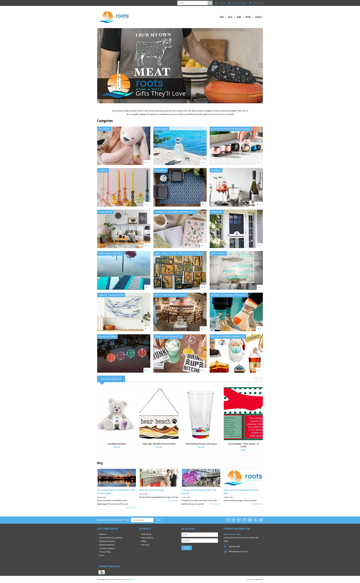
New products (147, 537)
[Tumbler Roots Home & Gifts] (255, 520)
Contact (258, 17)
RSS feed (145, 545)
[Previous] (99, 65)
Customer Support (107, 548)
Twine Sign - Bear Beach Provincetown (159, 443)
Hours (248, 17)
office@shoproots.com (238, 551)
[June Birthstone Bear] (116, 413)
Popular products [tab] (111, 378)
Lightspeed (259, 579)
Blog (230, 17)
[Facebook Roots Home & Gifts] (228, 520)
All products (146, 534)
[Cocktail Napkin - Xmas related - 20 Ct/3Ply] (243, 413)
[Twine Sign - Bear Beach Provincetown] (158, 413)
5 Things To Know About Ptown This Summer (198, 492)
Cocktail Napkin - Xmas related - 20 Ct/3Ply (243, 445)
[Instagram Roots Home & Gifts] (261, 520)
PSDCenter (131, 579)
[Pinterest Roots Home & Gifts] (244, 520)
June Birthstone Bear (117, 443)
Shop (222, 17)
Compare (221, 3)
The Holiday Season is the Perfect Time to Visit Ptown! (116, 492)
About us (103, 534)
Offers (144, 541)
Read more (131, 507)
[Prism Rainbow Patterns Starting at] (201, 413)
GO (210, 3)
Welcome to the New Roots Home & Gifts (241, 492)
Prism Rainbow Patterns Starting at (201, 443)
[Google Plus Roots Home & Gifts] (239, 520)
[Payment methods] (101, 572)
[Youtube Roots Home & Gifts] (250, 520)
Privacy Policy (105, 552)
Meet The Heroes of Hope (151, 490)
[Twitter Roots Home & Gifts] (233, 520)
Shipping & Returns (107, 541)
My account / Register (239, 3)
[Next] (260, 65)
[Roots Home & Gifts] (132, 17)
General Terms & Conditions (110, 537)
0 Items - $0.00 (258, 3)
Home (239, 17)
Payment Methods (106, 545)
